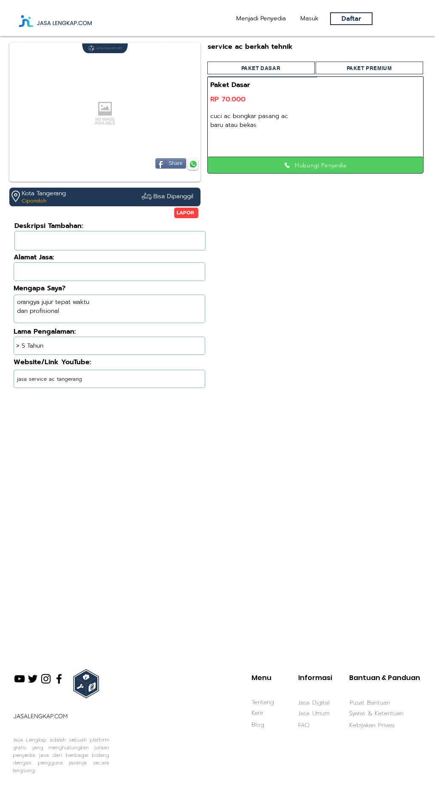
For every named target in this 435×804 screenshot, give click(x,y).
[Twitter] (32, 678)
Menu (261, 678)
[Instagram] (46, 678)
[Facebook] (59, 678)
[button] (309, 18)
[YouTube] (19, 678)
